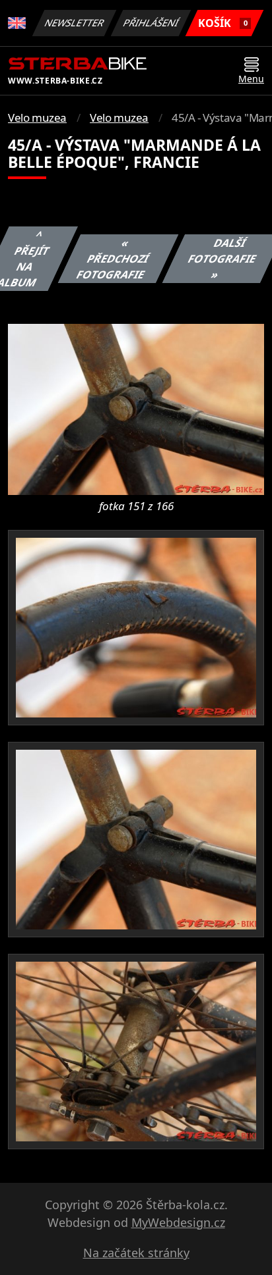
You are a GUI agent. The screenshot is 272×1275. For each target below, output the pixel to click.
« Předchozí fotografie (113, 259)
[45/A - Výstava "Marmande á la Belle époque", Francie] (136, 408)
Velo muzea (37, 117)
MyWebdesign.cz (178, 1222)
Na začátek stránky (136, 1253)
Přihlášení (151, 22)
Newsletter (74, 22)
